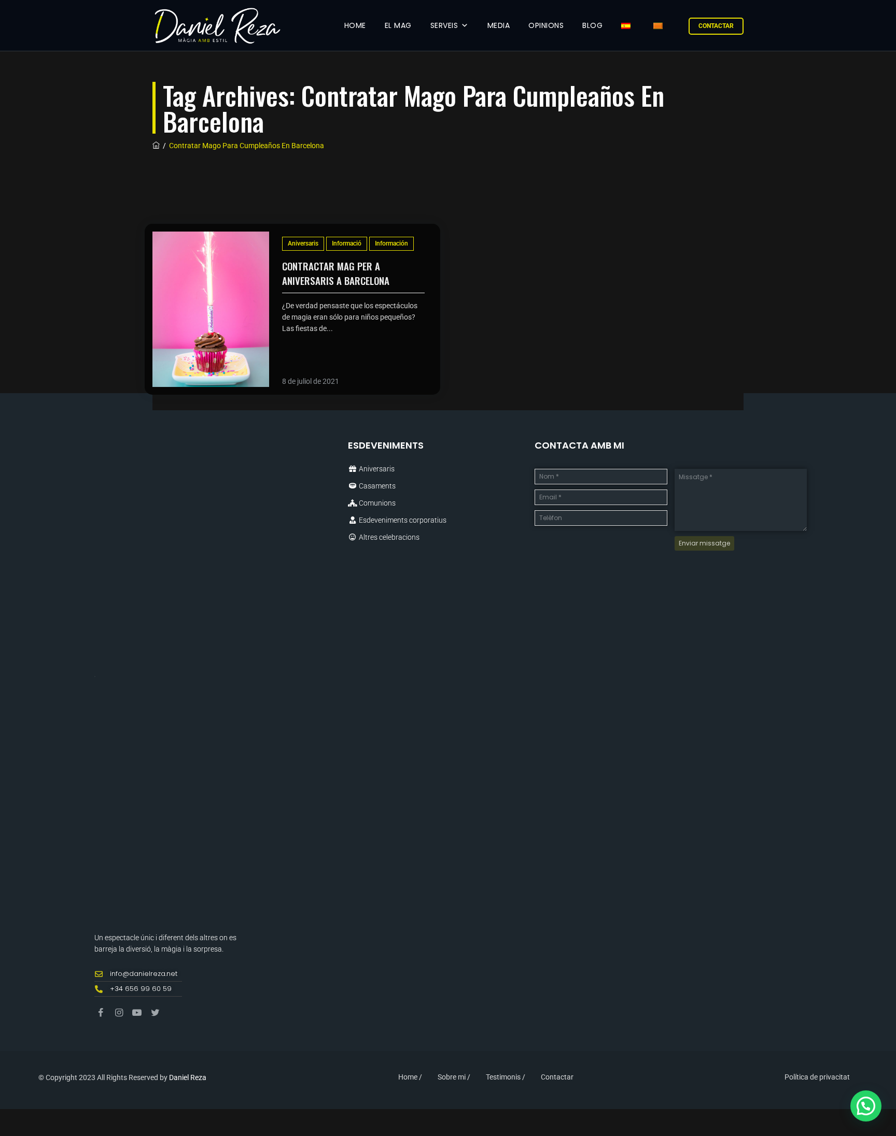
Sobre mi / (454, 1077)
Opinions (546, 25)
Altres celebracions (389, 537)
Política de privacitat (817, 1077)
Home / (410, 1077)
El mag (398, 25)
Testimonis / (505, 1077)
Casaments (377, 486)
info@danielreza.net (143, 974)
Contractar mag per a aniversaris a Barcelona (335, 272)
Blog (592, 25)
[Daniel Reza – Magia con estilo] (216, 25)
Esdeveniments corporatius (402, 520)
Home (355, 25)
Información (391, 243)
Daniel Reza (187, 1077)
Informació (346, 243)
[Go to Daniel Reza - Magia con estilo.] (156, 145)
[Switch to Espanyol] (628, 25)
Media (498, 25)
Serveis (444, 25)
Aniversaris (303, 243)
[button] (865, 1105)
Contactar (716, 26)
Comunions (377, 503)
